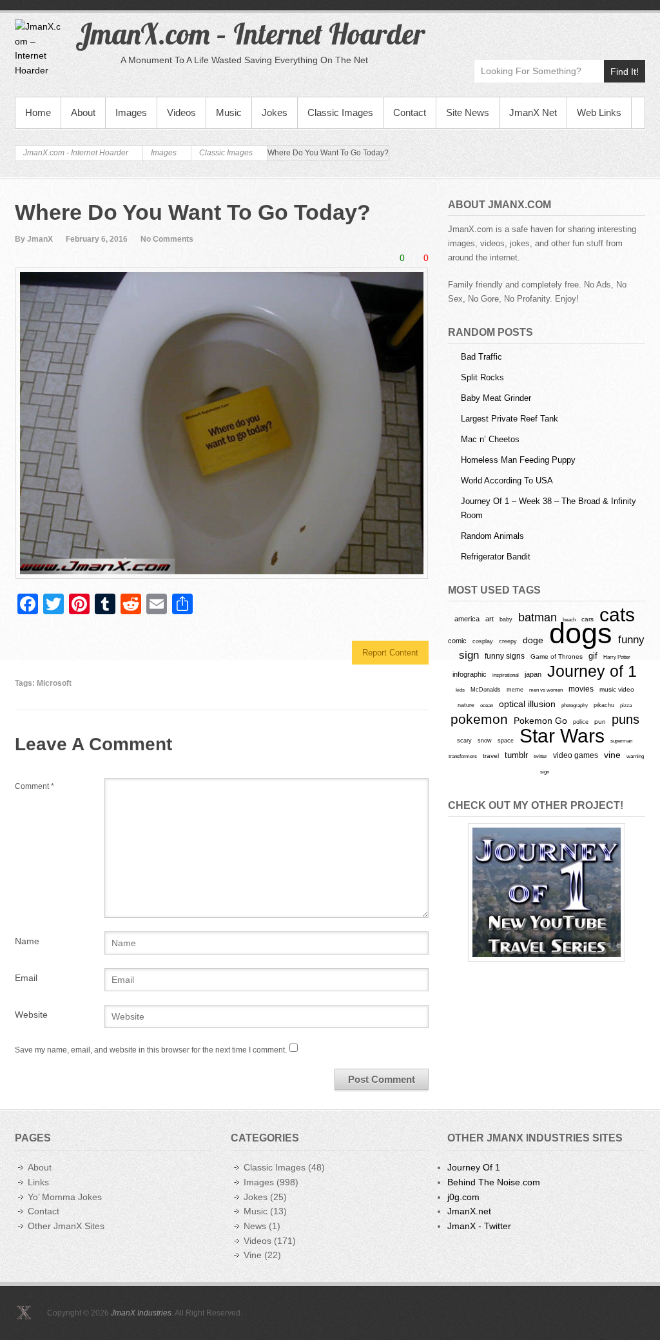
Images (131, 112)
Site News (467, 112)
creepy (508, 641)
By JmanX (34, 239)
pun (600, 721)
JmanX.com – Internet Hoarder (250, 33)
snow (485, 740)
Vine (253, 1255)
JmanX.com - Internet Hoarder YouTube (551, 30)
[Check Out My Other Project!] (546, 892)
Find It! (624, 71)
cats (617, 614)
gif (592, 656)
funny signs (505, 656)
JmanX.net (469, 1211)
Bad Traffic (481, 357)
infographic (469, 674)
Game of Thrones (556, 656)
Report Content (390, 652)
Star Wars (562, 735)
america (467, 619)
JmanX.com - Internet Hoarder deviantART (606, 30)
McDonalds (486, 689)
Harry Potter (616, 657)
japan (533, 674)
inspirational (505, 675)
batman (537, 617)
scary (464, 740)
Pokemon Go (540, 720)
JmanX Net (533, 112)
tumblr (516, 755)
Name (27, 941)
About (83, 112)
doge (533, 640)
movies (581, 689)
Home (38, 112)
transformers (463, 756)
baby (506, 619)
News (255, 1226)
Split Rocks (482, 377)
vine (612, 755)
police (580, 722)
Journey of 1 (592, 671)
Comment (34, 786)
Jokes (274, 112)
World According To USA (507, 480)
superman (621, 740)
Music (229, 112)
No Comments (167, 239)
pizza (626, 705)
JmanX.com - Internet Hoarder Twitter (523, 30)
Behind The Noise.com (493, 1182)
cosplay (482, 641)
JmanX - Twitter (479, 1226)
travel (491, 755)
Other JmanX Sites (66, 1226)
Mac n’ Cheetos (490, 439)
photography (574, 705)
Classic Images (340, 112)
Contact (409, 112)
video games (575, 755)
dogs (580, 633)
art (489, 619)
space (506, 740)
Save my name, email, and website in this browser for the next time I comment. (151, 1049)
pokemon (479, 719)
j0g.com (463, 1197)
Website (31, 1014)
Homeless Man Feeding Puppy (518, 460)
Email (26, 978)
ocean (486, 705)
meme (515, 689)
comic (457, 641)
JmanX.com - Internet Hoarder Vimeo (579, 30)
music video (616, 689)
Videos (181, 112)
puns (625, 719)
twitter (540, 756)
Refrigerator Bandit (495, 556)
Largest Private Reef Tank (509, 418)
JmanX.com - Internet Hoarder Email (634, 30)
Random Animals (492, 536)
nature (466, 705)
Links (38, 1182)
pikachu (604, 705)
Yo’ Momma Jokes (65, 1197)
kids (460, 689)
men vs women (546, 689)
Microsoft (54, 683)
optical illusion (527, 704)
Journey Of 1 (473, 1167)
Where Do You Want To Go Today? (193, 212)
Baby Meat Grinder (496, 398)
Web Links (599, 112)
